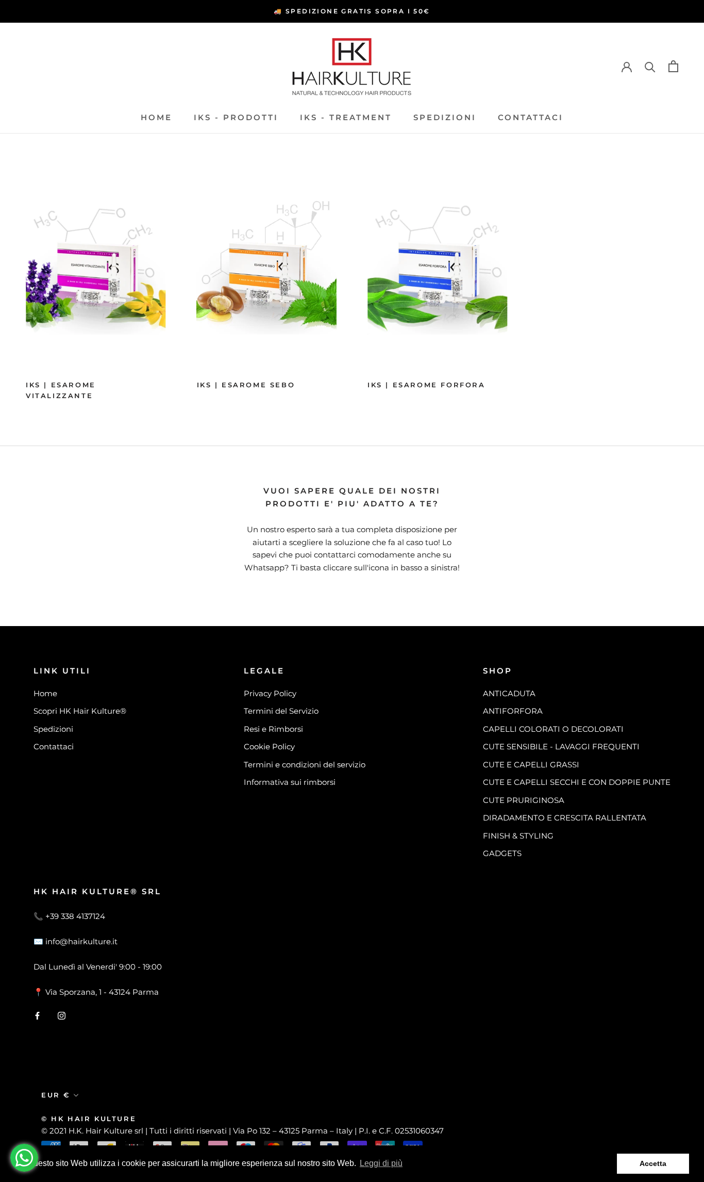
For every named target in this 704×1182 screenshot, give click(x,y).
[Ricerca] (650, 66)
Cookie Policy (269, 746)
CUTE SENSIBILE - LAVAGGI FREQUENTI (561, 746)
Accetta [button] (653, 1163)
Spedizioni (444, 117)
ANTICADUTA (509, 693)
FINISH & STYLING (518, 836)
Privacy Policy (270, 693)
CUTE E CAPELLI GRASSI (531, 764)
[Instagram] (61, 1015)
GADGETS (502, 853)
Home (156, 117)
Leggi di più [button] (381, 1163)
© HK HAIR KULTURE (88, 1118)
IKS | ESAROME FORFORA (426, 385)
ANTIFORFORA (513, 711)
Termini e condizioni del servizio (304, 764)
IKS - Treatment (346, 117)
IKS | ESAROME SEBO (246, 385)
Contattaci (530, 117)
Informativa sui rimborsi (290, 782)
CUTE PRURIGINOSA (523, 800)
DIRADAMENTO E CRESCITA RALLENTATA (564, 818)
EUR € (55, 1095)
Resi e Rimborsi (273, 729)
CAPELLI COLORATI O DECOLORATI (553, 729)
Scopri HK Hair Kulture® (79, 711)
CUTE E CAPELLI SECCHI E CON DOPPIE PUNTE (577, 782)
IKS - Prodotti (236, 117)
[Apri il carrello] (673, 66)
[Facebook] (37, 1015)
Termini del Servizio (281, 711)
